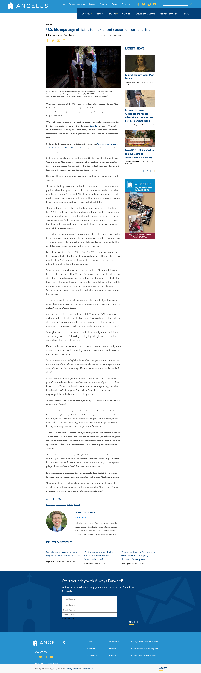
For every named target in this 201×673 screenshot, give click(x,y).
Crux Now (69, 35)
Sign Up (134, 622)
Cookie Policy (52, 663)
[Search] (191, 4)
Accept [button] (163, 668)
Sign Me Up (68, 618)
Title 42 (93, 125)
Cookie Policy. (88, 668)
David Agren (125, 564)
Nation (49, 25)
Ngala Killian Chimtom (54, 562)
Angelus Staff (130, 82)
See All (147, 170)
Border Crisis (61, 505)
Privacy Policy (72, 668)
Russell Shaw (88, 564)
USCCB (77, 505)
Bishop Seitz (50, 505)
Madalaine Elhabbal (132, 161)
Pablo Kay (128, 125)
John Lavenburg (54, 35)
